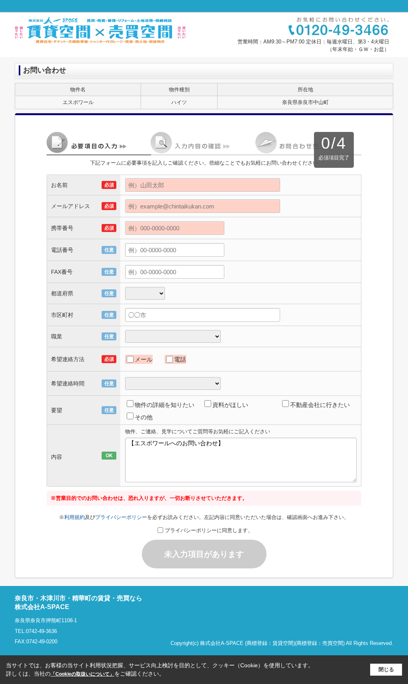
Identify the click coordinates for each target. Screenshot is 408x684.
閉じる (386, 669)
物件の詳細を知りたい (164, 404)
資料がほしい (230, 404)
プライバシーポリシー (121, 517)
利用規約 (74, 517)
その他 (144, 417)
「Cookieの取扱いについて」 (82, 674)
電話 (180, 359)
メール (144, 359)
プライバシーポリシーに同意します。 (209, 530)
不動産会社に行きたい (320, 404)
